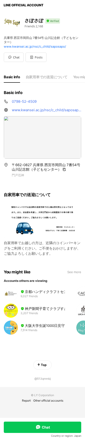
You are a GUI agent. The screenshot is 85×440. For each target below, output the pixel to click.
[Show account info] (52, 21)
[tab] (12, 77)
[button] (36, 57)
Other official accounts (48, 400)
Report (26, 400)
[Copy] (64, 169)
